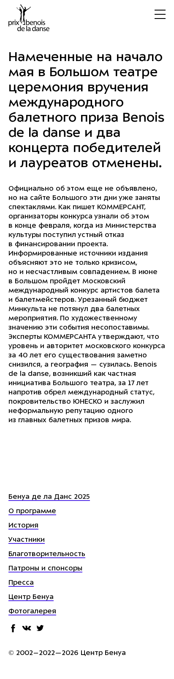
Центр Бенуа (31, 597)
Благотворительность (46, 554)
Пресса (21, 583)
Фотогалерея (32, 611)
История (23, 526)
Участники (26, 540)
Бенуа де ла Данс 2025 (49, 497)
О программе (32, 511)
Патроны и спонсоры (45, 568)
